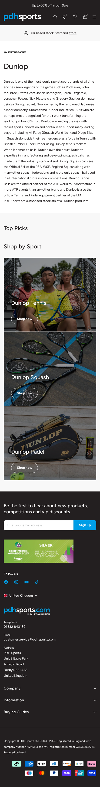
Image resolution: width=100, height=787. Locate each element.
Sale (65, 5)
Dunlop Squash (30, 377)
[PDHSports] (22, 17)
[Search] (55, 17)
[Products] (94, 17)
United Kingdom (21, 596)
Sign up (85, 525)
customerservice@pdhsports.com (30, 639)
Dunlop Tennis (29, 302)
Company (12, 688)
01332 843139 (14, 627)
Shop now (24, 319)
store (73, 33)
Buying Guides (16, 712)
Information (14, 700)
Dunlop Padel (27, 451)
